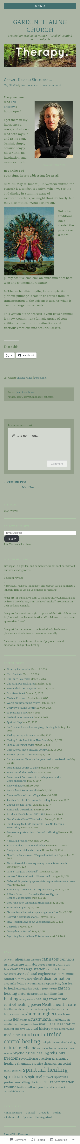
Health (48, 1004)
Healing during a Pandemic (22, 735)
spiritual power (41, 1076)
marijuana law (27, 1024)
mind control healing (33, 1038)
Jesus (58, 1014)
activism (9, 959)
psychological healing (31, 1053)
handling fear (53, 993)
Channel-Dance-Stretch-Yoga (23, 795)
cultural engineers (39, 973)
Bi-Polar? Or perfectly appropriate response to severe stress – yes (41, 882)
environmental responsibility (43, 983)
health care (65, 1004)
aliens (20, 959)
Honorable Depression (19, 809)
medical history (38, 1028)
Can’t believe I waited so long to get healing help (33, 727)
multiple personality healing (58, 1042)
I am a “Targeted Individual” (22, 871)
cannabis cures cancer (39, 964)
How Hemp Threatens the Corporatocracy (30, 889)
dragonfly (10, 983)
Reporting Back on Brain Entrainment (28, 902)
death (38, 978)
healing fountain (27, 999)
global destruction (30, 993)
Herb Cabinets (14, 674)
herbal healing (39, 1009)
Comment (57, 463)
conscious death (14, 974)
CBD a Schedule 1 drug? (20, 804)
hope (24, 1014)
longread (24, 1019)
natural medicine (20, 1047)
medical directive (14, 1028)
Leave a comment (51, 85)
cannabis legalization (27, 968)
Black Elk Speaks (33, 959)
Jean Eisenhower (30, 85)
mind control (34, 1034)
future (19, 988)
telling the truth (32, 1082)
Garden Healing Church (40, 26)
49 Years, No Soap (17, 712)
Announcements (13, 1112)
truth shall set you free (33, 1087)
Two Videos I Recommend (21, 790)
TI (45, 1081)
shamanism (52, 1063)
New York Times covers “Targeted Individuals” (32, 855)
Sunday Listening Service (20, 745)
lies (16, 1019)
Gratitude (44, 1112)
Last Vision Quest (16, 693)
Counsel (30, 1112)
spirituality (16, 1076)
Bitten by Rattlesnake (18, 669)
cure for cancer (24, 979)
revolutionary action (35, 1058)
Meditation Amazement (20, 717)
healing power (29, 1004)
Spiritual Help (14, 722)
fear (64, 983)
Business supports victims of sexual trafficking (32, 832)
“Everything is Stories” (19, 931)
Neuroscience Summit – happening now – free (32, 912)
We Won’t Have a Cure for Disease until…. (30, 876)
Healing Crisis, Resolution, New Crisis (27, 740)
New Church (63, 1048)
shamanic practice (30, 1063)
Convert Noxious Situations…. (23, 917)
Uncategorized (24, 377)
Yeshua (20, 1091)
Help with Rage (15, 785)
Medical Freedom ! (17, 698)
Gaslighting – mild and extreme (24, 850)
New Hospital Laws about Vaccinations (28, 921)
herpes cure (12, 1014)
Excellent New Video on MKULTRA (26, 814)
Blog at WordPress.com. (17, 1134)
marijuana (41, 1019)
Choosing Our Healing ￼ (21, 683)
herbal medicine (58, 1009)
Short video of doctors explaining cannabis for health (37, 863)
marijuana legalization (57, 1024)
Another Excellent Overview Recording (28, 800)
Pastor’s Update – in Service (22, 754)
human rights (40, 1013)
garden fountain (49, 988)
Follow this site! (17, 526)
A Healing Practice (17, 840)
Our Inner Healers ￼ (18, 679)
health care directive (16, 1009)
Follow (12, 538)
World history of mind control (24, 703)
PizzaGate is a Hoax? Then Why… (25, 819)
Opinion (27, 1117)
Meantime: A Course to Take (22, 767)
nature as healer (47, 1048)
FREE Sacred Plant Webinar (22, 772)
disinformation (57, 978)
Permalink (40, 377)
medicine (12, 1034)
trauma (10, 1086)
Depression (13, 926)
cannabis (50, 959)
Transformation (61, 1081)
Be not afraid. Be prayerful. (22, 688)
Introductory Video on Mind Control (27, 749)
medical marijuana (62, 1028)
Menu (40, 6)
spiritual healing (45, 1069)
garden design (32, 988)
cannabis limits (55, 969)
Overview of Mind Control (22, 707)
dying (20, 983)
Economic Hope (16, 907)
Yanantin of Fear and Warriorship (26, 845)
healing (11, 998)
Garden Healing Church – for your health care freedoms (38, 759)
